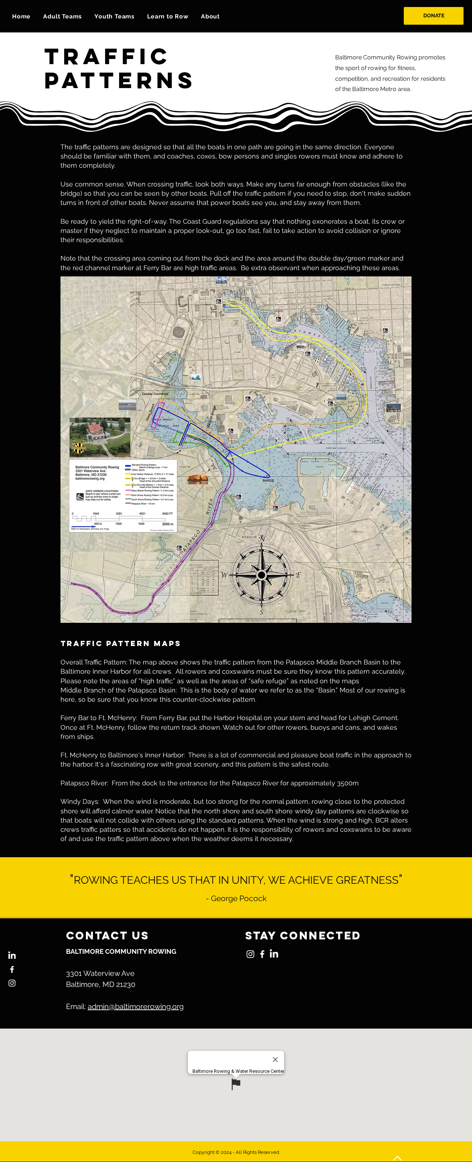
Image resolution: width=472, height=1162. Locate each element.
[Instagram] (12, 983)
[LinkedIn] (12, 955)
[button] (62, 16)
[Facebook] (12, 969)
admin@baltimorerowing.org (136, 1006)
